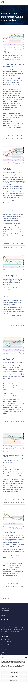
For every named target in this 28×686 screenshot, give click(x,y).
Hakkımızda (4, 612)
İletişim (3, 615)
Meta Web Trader (5, 644)
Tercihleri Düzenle (14, 680)
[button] (26, 657)
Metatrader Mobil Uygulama (8, 641)
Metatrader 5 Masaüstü (6, 639)
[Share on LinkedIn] (8, 599)
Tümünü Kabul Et (14, 672)
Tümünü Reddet (14, 676)
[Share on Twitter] (5, 599)
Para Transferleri (5, 610)
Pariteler (3, 652)
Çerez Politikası (13, 684)
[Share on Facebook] (3, 599)
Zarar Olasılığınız (5, 608)
